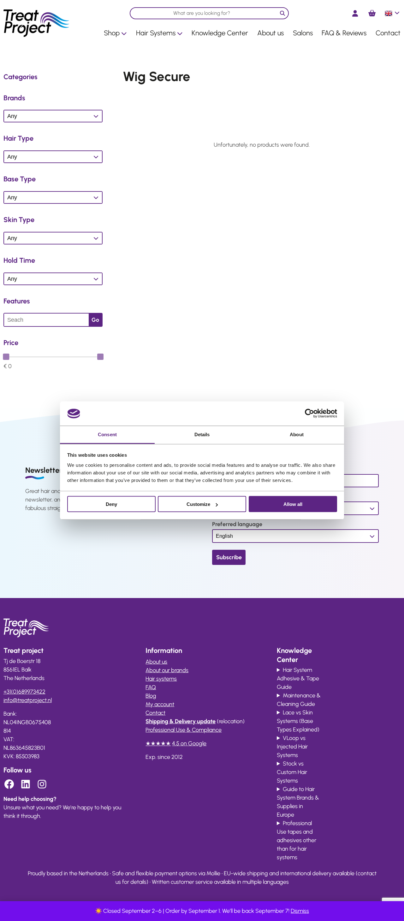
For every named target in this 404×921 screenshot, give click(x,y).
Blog (151, 695)
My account (160, 704)
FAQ (151, 687)
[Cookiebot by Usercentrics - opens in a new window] (309, 413)
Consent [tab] (107, 434)
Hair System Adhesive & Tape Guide (298, 678)
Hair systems (161, 678)
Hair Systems (155, 33)
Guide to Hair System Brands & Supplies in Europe (298, 802)
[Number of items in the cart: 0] (372, 13)
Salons (303, 33)
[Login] (355, 13)
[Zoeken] (282, 13)
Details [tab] (202, 434)
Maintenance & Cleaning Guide (299, 699)
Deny (111, 504)
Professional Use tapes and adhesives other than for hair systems (296, 840)
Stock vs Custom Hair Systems (292, 772)
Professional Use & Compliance (184, 729)
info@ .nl (27, 700)
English (393, 15)
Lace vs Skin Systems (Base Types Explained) (298, 721)
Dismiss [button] (300, 910)
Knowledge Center (220, 33)
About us (270, 33)
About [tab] (297, 434)
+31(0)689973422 (24, 691)
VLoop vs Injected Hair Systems (292, 747)
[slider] (6, 357)
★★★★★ (158, 743)
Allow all (292, 504)
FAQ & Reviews (344, 33)
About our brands (167, 670)
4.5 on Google (189, 743)
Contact (388, 33)
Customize (198, 504)
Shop (112, 33)
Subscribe (229, 557)
